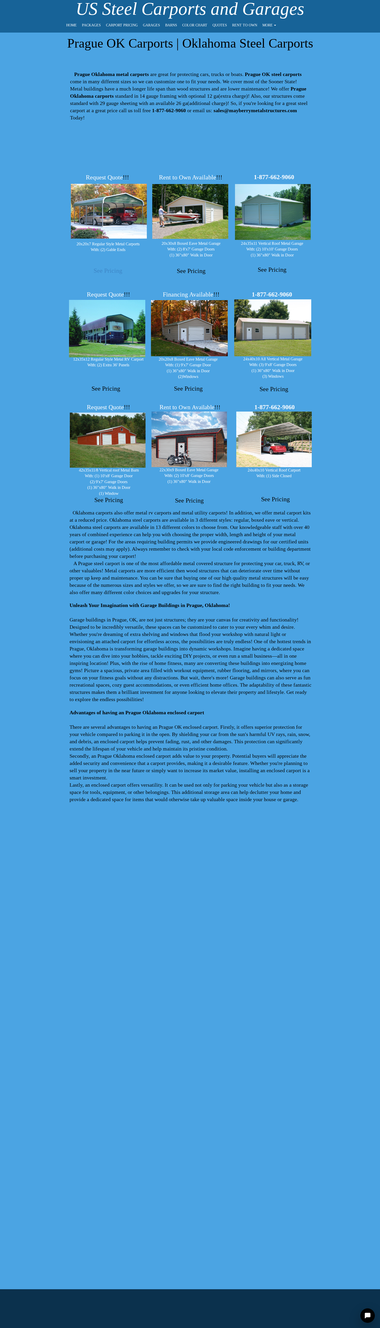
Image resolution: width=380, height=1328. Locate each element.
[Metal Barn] (108, 440)
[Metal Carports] (274, 439)
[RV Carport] (107, 328)
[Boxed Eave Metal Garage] (189, 439)
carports (152, 520)
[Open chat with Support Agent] (367, 1315)
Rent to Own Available (190, 177)
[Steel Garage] (273, 212)
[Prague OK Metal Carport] (109, 211)
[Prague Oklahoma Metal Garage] (190, 211)
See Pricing (108, 270)
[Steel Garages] (272, 327)
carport (77, 110)
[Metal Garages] (189, 328)
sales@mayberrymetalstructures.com (255, 110)
